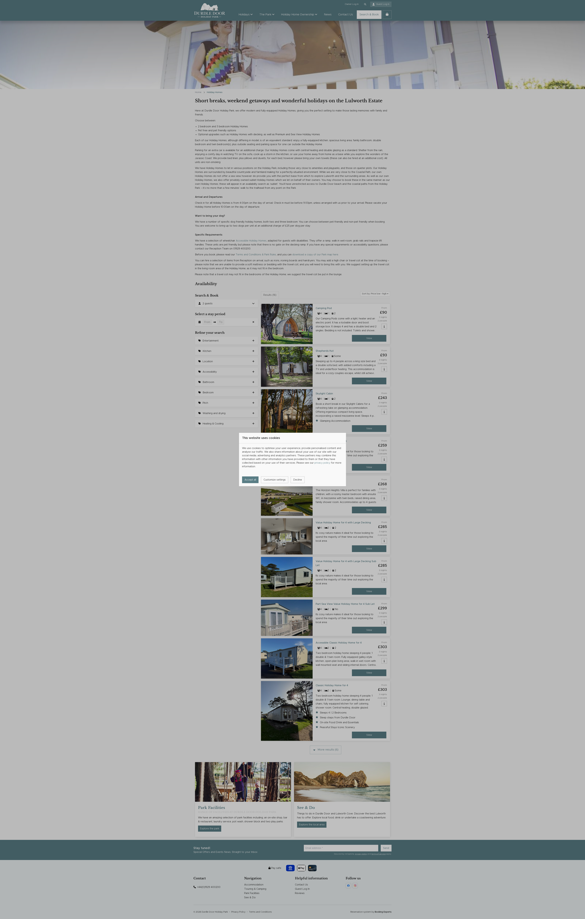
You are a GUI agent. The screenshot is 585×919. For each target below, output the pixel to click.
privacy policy (322, 463)
